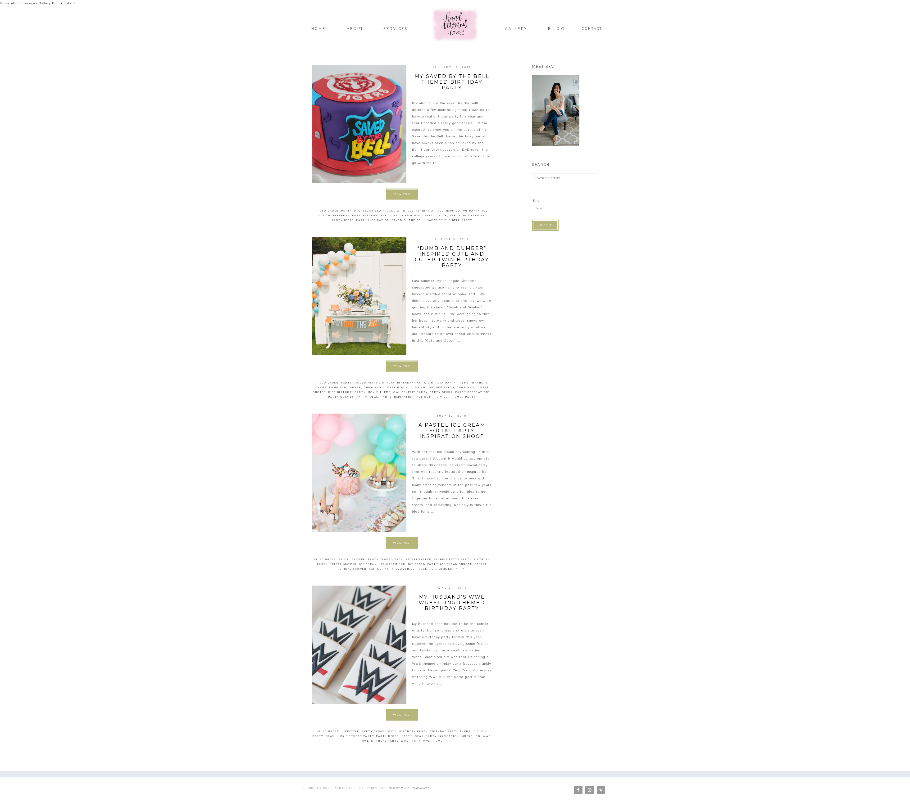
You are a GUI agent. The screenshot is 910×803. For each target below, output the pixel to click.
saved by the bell (408, 220)
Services (30, 3)
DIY (476, 731)
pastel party (381, 569)
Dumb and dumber (345, 387)
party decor (435, 215)
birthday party (377, 215)
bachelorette (418, 559)
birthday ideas (346, 215)
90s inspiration (422, 210)
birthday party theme (448, 382)
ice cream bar (392, 564)
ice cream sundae (456, 564)
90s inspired (449, 210)
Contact (68, 3)
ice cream (368, 564)
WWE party (410, 741)
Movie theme (379, 392)
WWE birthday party (380, 741)
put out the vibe (432, 397)
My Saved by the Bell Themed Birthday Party (451, 81)
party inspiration (372, 220)
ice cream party (423, 564)
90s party (471, 210)
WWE (487, 736)
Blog (56, 3)
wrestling (471, 736)
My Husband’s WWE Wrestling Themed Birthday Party (452, 602)
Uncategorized (367, 210)
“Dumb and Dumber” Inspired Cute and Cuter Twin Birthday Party (452, 256)
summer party (451, 569)
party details (341, 397)
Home (4, 3)
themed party (463, 397)
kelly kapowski (408, 215)
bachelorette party (452, 559)
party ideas (343, 220)
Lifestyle (350, 731)
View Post (402, 194)
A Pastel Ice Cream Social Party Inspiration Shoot (452, 430)
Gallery (45, 3)
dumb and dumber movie (386, 387)
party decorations (467, 215)
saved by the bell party (449, 220)
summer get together (416, 569)
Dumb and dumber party (432, 387)
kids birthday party (346, 392)
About (16, 3)
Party (346, 210)
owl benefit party (410, 392)
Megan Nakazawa (415, 788)
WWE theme (433, 741)
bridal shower (352, 559)
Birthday (387, 382)
